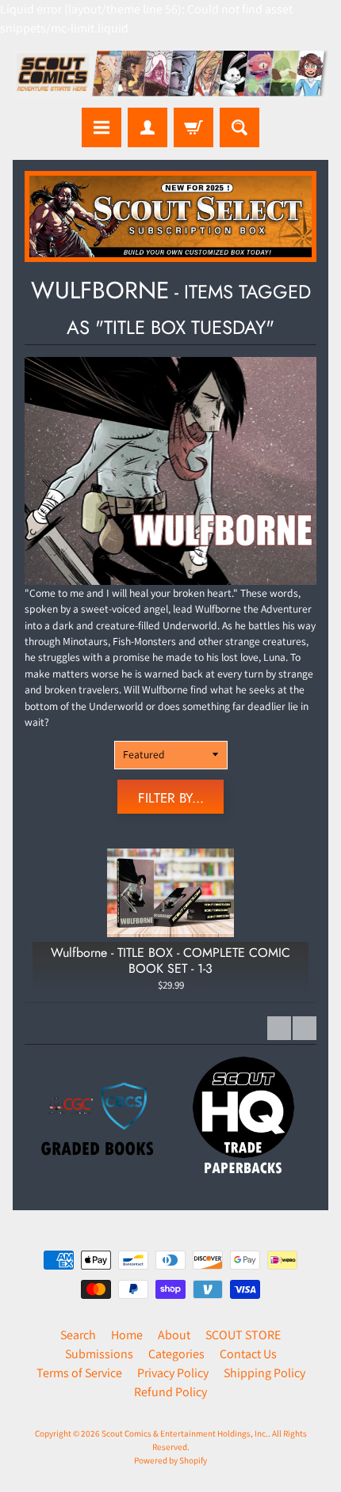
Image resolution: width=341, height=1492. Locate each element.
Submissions (99, 1354)
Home (127, 1335)
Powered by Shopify (170, 1460)
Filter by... (171, 797)
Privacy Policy (173, 1373)
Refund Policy (170, 1392)
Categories (176, 1354)
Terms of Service (79, 1373)
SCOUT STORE (243, 1335)
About (174, 1335)
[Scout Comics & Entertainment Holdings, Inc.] (170, 75)
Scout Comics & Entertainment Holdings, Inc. (185, 1433)
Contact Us (248, 1354)
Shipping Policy (264, 1373)
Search (78, 1335)
